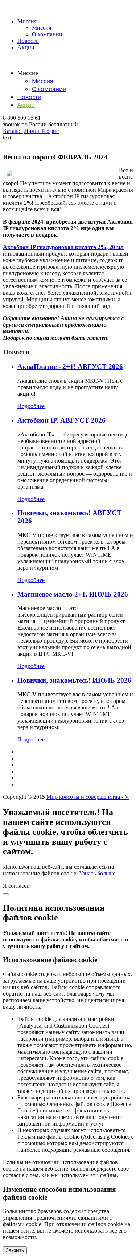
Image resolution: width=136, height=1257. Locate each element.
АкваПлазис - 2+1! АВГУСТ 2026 (70, 366)
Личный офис (41, 131)
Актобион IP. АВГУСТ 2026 (61, 420)
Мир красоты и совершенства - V (87, 797)
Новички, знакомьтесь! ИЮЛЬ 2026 (74, 680)
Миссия (27, 21)
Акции (25, 47)
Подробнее (31, 406)
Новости (28, 41)
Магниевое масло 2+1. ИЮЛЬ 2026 (72, 594)
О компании (47, 34)
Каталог (13, 131)
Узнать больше (97, 873)
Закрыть (15, 1250)
